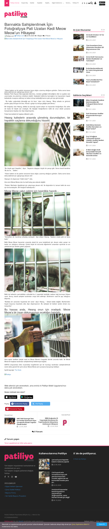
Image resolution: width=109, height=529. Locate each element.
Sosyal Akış (24, 3)
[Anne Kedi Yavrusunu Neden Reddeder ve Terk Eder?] (78, 58)
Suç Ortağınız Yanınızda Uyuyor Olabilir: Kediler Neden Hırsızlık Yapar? (95, 139)
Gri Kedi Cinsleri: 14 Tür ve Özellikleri (95, 36)
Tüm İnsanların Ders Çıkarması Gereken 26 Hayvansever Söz (95, 47)
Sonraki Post (66, 415)
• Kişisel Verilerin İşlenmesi (13, 486)
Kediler (32, 3)
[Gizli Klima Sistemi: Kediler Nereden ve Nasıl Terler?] (78, 127)
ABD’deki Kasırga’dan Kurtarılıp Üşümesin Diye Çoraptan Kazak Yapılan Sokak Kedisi (26, 421)
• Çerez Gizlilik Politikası (12, 489)
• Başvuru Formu (10, 493)
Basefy (21, 521)
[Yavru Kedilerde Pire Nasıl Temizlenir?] (78, 82)
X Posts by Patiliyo (79, 459)
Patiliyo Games (14, 3)
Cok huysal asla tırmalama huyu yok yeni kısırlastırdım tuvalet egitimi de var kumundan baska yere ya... (60, 477)
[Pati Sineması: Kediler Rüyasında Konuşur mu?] (78, 116)
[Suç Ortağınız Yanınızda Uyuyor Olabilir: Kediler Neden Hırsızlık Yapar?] (78, 138)
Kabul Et (102, 524)
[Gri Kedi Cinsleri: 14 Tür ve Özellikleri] (78, 37)
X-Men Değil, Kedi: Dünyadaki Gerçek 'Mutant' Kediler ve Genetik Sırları (93, 153)
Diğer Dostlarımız (57, 3)
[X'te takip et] (8, 476)
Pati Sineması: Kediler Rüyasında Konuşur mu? (94, 115)
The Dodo (18, 370)
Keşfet (47, 3)
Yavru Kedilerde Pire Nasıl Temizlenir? (94, 81)
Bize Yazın (99, 521)
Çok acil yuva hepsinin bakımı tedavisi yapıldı (60, 461)
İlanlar (68, 3)
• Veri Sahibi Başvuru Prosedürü (15, 496)
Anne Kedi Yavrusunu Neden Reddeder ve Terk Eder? (94, 59)
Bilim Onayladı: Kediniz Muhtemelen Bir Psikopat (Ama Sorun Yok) (95, 103)
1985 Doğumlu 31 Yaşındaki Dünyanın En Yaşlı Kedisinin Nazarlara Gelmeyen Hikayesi (48, 421)
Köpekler (39, 3)
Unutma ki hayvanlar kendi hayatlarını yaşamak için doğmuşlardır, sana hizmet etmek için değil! (61, 493)
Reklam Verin (89, 521)
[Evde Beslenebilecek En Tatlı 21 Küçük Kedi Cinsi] (78, 70)
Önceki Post (8, 415)
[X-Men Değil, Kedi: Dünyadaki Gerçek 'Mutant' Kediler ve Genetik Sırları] (78, 152)
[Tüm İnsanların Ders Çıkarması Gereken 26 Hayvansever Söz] (78, 48)
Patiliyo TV (76, 3)
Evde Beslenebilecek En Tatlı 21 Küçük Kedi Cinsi (94, 70)
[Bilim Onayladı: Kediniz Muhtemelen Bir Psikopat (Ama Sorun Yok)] (78, 102)
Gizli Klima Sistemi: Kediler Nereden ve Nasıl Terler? (93, 127)
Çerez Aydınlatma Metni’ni (80, 524)
